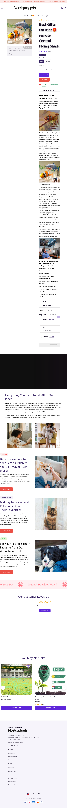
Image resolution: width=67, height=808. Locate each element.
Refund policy (12, 785)
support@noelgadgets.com (16, 742)
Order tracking (12, 756)
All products (16, 16)
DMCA (10, 763)
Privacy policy (12, 771)
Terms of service (13, 775)
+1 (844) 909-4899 (14, 740)
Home (9, 16)
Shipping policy (12, 778)
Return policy (12, 781)
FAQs (9, 760)
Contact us (11, 753)
